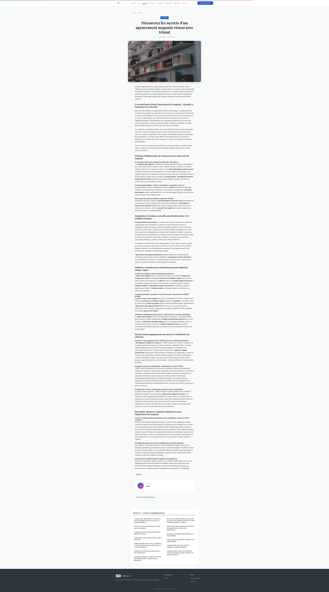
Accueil (133, 3)
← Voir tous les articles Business (145, 497)
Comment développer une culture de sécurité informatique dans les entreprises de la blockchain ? (147, 558)
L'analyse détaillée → (205, 3)
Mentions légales (195, 578)
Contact (193, 581)
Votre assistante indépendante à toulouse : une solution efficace (181, 540)
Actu (138, 3)
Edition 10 (126, 576)
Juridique (160, 3)
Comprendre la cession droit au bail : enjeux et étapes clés (148, 538)
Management (168, 3)
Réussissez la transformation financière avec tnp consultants (180, 534)
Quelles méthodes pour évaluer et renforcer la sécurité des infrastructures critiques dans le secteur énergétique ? (148, 545)
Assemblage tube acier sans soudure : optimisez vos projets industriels (178, 546)
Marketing (177, 3)
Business (144, 3)
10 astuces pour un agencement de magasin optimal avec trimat (147, 533)
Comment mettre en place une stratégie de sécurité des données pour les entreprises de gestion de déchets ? (180, 552)
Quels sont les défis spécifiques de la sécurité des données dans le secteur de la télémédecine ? (180, 528)
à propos (147, 125)
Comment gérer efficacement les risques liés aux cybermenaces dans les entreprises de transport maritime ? (147, 520)
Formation (152, 3)
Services (184, 3)
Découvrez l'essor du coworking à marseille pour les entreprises (147, 527)
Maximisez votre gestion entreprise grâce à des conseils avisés (147, 552)
